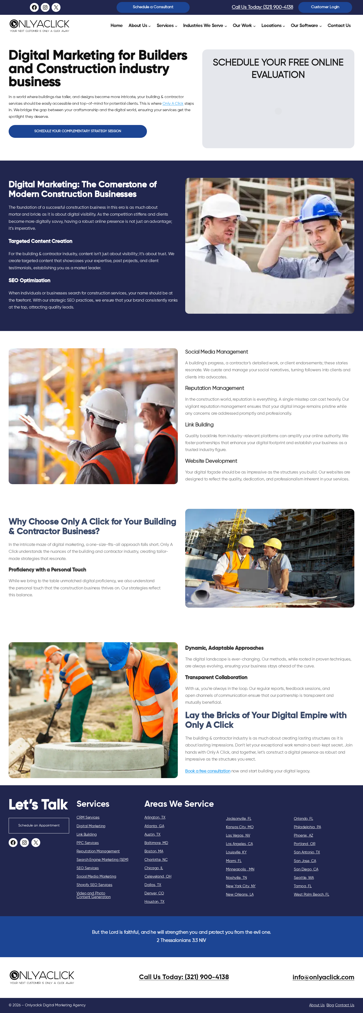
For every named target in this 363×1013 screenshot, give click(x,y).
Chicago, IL (153, 868)
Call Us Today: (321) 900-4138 (262, 7)
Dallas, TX (152, 885)
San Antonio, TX (307, 852)
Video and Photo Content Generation (94, 895)
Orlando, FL (303, 819)
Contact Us (344, 1005)
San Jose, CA (305, 861)
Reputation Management (98, 851)
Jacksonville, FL (238, 819)
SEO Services (88, 868)
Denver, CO (154, 893)
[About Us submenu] (149, 26)
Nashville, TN (236, 878)
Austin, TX (152, 834)
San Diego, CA (306, 869)
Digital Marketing (91, 826)
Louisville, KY (236, 852)
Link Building (87, 834)
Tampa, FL (303, 886)
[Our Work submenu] (254, 26)
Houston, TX (154, 902)
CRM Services (88, 817)
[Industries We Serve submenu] (225, 26)
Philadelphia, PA (307, 827)
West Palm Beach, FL (311, 894)
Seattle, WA (304, 878)
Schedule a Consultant (153, 7)
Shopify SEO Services (94, 885)
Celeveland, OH (157, 876)
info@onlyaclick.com (323, 977)
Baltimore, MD (156, 843)
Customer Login (325, 7)
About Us (316, 1005)
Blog (330, 1005)
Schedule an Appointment (39, 825)
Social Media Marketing (96, 876)
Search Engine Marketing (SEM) (102, 860)
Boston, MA (153, 851)
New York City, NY (241, 886)
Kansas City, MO (240, 827)
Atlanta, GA (154, 826)
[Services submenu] (176, 26)
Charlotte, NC (156, 860)
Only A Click (172, 104)
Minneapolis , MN (240, 869)
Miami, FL (234, 861)
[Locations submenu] (283, 26)
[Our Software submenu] (320, 26)
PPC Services (88, 843)
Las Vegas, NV (238, 835)
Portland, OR (304, 844)
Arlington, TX (154, 817)
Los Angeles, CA (239, 844)
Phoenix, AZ (303, 835)
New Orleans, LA (240, 894)
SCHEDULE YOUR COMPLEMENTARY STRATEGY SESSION (77, 131)
